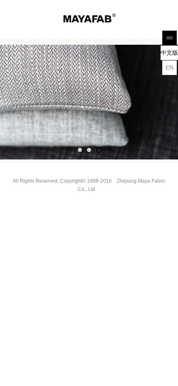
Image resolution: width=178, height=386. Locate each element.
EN (169, 67)
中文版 (169, 52)
